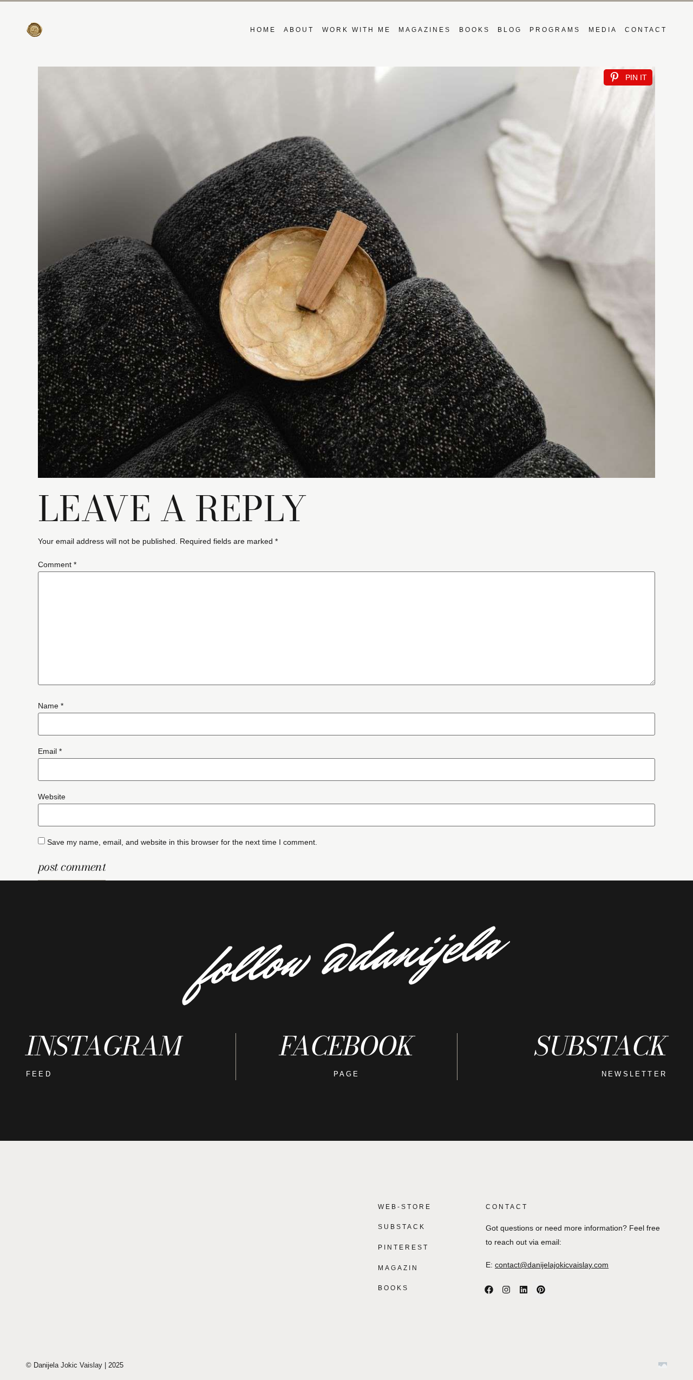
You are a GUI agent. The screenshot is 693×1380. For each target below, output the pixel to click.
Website (52, 796)
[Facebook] (489, 1289)
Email (50, 751)
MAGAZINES (424, 30)
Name (50, 705)
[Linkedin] (523, 1289)
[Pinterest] (541, 1289)
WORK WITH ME (356, 30)
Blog (510, 30)
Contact (646, 30)
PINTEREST (403, 1247)
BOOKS (474, 30)
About (299, 30)
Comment (57, 564)
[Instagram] (506, 1289)
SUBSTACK (402, 1227)
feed (39, 1074)
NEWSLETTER (634, 1074)
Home (263, 30)
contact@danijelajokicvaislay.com (552, 1264)
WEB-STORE (405, 1207)
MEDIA (603, 30)
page (347, 1074)
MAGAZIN (398, 1268)
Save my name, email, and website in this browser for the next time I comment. (182, 842)
